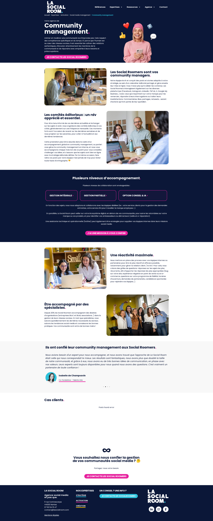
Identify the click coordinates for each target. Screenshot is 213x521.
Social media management (80, 15)
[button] (61, 195)
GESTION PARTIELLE (95, 195)
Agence (148, 7)
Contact (163, 7)
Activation (64, 15)
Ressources (132, 7)
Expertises (114, 7)
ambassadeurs (109, 216)
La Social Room (53, 490)
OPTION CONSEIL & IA (135, 195)
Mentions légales (51, 515)
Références (100, 7)
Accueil (47, 15)
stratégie (114, 83)
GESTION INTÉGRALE (62, 195)
